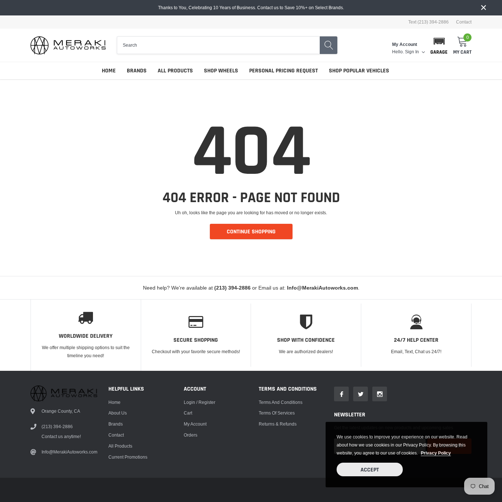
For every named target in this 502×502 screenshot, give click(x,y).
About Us (117, 413)
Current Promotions (127, 457)
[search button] (328, 45)
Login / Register (199, 402)
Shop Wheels (221, 71)
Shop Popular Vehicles (359, 71)
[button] (439, 45)
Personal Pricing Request (283, 71)
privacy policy (436, 453)
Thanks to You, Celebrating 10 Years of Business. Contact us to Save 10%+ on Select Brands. (251, 7)
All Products (175, 71)
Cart (188, 413)
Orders (190, 435)
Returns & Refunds (278, 424)
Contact (463, 22)
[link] (341, 394)
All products (120, 446)
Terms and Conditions (280, 402)
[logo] (68, 45)
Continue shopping (251, 232)
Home (109, 71)
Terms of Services (277, 413)
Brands (137, 71)
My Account (195, 424)
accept (370, 470)
